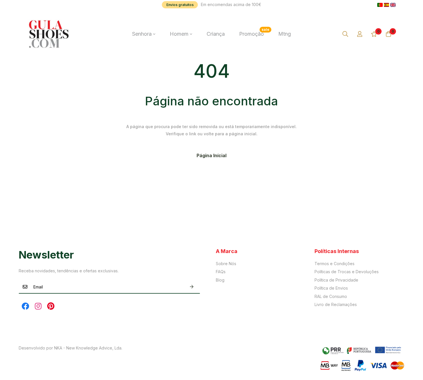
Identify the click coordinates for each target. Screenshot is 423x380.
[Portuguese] (380, 5)
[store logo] (48, 34)
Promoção (254, 32)
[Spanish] (386, 5)
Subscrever (191, 286)
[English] (393, 5)
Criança (216, 34)
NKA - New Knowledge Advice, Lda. (88, 347)
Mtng (284, 34)
